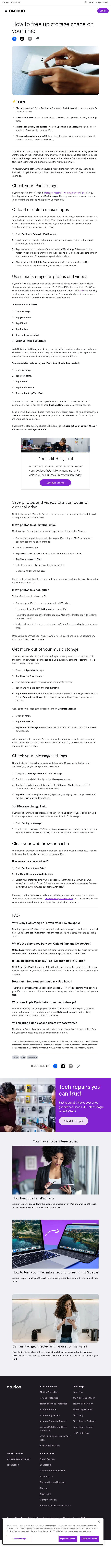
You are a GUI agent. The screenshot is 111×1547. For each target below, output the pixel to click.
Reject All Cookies (68, 1538)
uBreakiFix (16, 2)
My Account (103, 2)
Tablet (15, 1057)
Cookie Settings (19, 1538)
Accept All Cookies (89, 1538)
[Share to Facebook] (14, 39)
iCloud (79, 290)
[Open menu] (5, 10)
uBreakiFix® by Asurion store (59, 898)
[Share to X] (22, 39)
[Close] (99, 1521)
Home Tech (32, 1057)
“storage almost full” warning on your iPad (64, 192)
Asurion (5, 2)
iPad (23, 1057)
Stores (90, 2)
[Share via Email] (30, 39)
